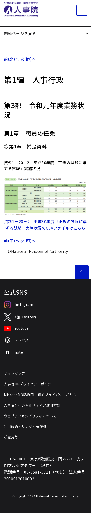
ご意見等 (11, 437)
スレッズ (22, 339)
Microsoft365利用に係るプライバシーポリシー (42, 394)
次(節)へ (28, 59)
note (19, 352)
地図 (45, 465)
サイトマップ (14, 373)
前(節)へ (11, 59)
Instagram (24, 304)
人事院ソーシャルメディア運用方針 (32, 405)
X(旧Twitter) (25, 316)
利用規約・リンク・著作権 (25, 426)
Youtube (22, 328)
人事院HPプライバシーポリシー (29, 383)
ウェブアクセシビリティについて (30, 415)
